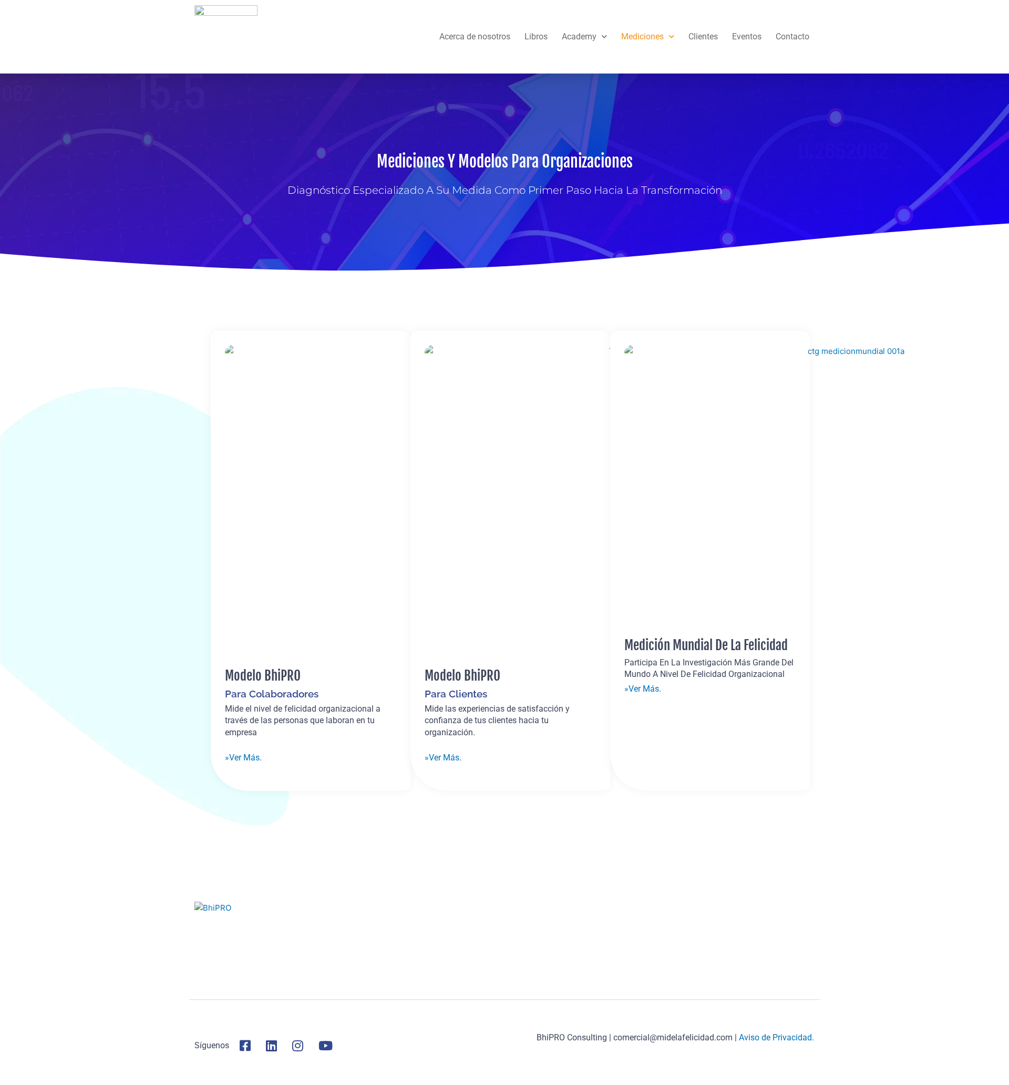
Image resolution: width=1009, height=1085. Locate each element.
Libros (536, 36)
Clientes (703, 36)
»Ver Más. (243, 757)
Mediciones (642, 36)
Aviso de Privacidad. (776, 1037)
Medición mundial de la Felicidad (706, 645)
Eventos (746, 36)
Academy (579, 36)
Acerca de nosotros (474, 36)
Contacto (792, 36)
